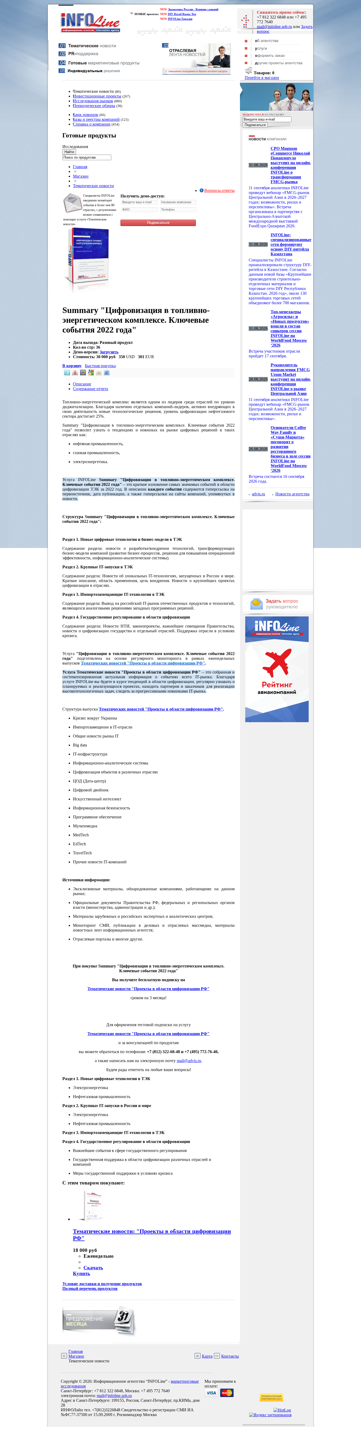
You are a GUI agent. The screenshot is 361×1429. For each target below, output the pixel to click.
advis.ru (258, 494)
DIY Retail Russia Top (182, 14)
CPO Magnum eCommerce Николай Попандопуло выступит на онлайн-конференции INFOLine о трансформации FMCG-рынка (291, 165)
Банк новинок (85, 114)
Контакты (230, 1356)
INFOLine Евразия (180, 18)
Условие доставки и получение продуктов (102, 1284)
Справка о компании (91, 124)
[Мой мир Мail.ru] (82, 374)
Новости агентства (292, 494)
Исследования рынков (93, 101)
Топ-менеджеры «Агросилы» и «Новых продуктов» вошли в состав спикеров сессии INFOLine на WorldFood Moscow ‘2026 (290, 328)
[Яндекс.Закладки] (74, 374)
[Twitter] (66, 374)
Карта (207, 1356)
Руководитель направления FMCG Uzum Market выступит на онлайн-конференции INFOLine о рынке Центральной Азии (291, 379)
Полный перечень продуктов (90, 1288)
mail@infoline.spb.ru (274, 26)
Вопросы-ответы (219, 190)
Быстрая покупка (100, 365)
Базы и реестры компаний (96, 119)
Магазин (81, 176)
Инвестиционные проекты (97, 96)
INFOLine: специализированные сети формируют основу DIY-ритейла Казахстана (291, 244)
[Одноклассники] (98, 374)
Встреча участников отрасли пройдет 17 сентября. (274, 353)
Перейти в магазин (262, 77)
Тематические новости (93, 185)
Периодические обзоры (94, 105)
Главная (80, 166)
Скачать (93, 1267)
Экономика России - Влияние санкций (193, 9)
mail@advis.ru (189, 1060)
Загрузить (109, 352)
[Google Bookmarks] (90, 374)
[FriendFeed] (106, 374)
